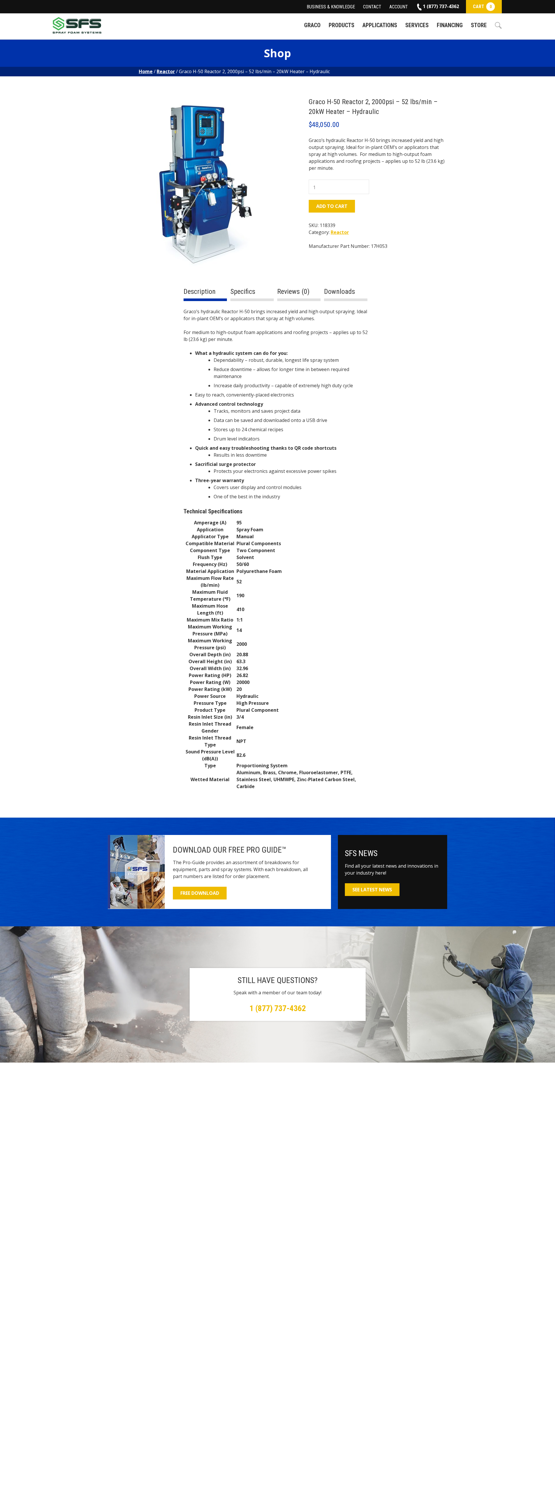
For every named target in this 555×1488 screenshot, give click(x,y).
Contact (372, 7)
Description (200, 291)
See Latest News (372, 889)
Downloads (339, 291)
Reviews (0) (293, 291)
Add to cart (331, 206)
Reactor (166, 71)
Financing (450, 25)
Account (398, 7)
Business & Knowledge (331, 7)
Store (479, 25)
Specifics (242, 291)
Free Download (199, 893)
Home (146, 71)
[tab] (205, 294)
